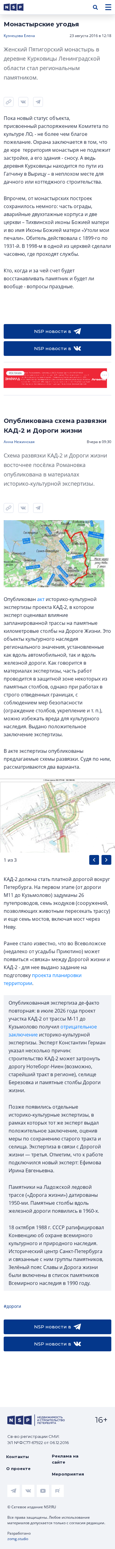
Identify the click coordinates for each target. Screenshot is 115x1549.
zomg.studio (17, 1538)
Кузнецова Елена (19, 35)
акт (40, 599)
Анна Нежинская (19, 441)
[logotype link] (19, 7)
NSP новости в (52, 331)
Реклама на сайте (65, 1459)
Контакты (17, 1456)
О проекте (18, 1468)
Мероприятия (68, 1474)
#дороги (12, 1306)
